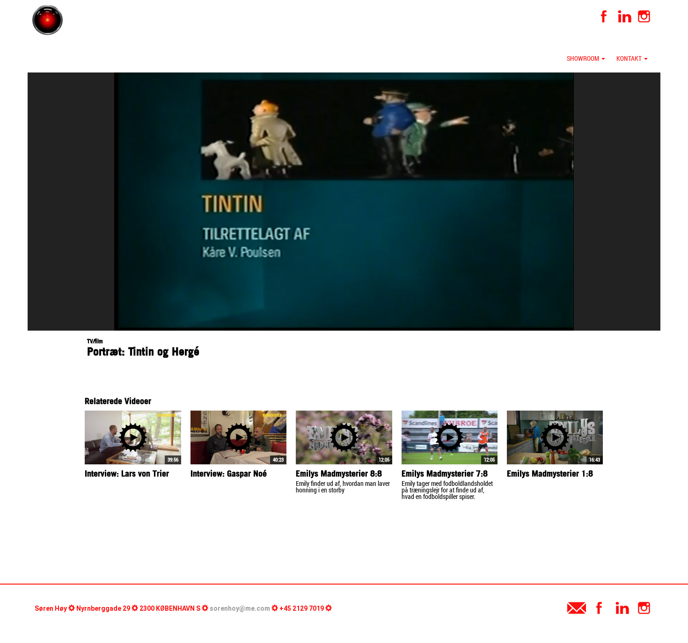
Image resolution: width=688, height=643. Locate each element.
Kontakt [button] (629, 58)
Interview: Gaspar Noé (228, 473)
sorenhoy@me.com (240, 608)
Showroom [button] (583, 58)
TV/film (95, 341)
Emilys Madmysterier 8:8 (339, 473)
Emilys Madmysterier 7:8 (445, 473)
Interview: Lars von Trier (127, 473)
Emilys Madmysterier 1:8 (550, 473)
